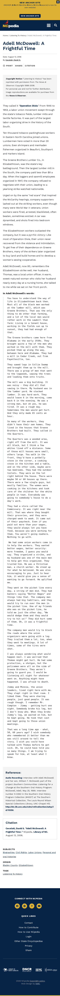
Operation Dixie (29, 105)
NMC (38, 984)
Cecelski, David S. (13, 60)
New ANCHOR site (30, 16)
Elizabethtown (26, 865)
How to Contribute (28, 927)
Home (5, 35)
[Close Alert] (58, 1)
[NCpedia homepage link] (11, 24)
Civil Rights (21, 852)
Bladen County (10, 865)
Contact (28, 923)
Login (28, 936)
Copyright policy (37, 981)
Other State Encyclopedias (28, 941)
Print (9, 66)
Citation (30, 66)
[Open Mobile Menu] (49, 25)
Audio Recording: (14, 778)
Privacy (28, 945)
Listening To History (18, 35)
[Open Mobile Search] (54, 25)
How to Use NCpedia (29, 932)
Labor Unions (35, 852)
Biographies (9, 852)
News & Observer (17, 96)
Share (19, 66)
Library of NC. (40, 832)
